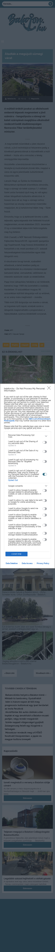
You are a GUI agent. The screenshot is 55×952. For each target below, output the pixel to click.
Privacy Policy (43, 563)
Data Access (27, 563)
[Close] (49, 388)
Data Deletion (12, 563)
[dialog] (27, 476)
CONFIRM (16, 554)
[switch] (45, 442)
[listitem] (27, 436)
